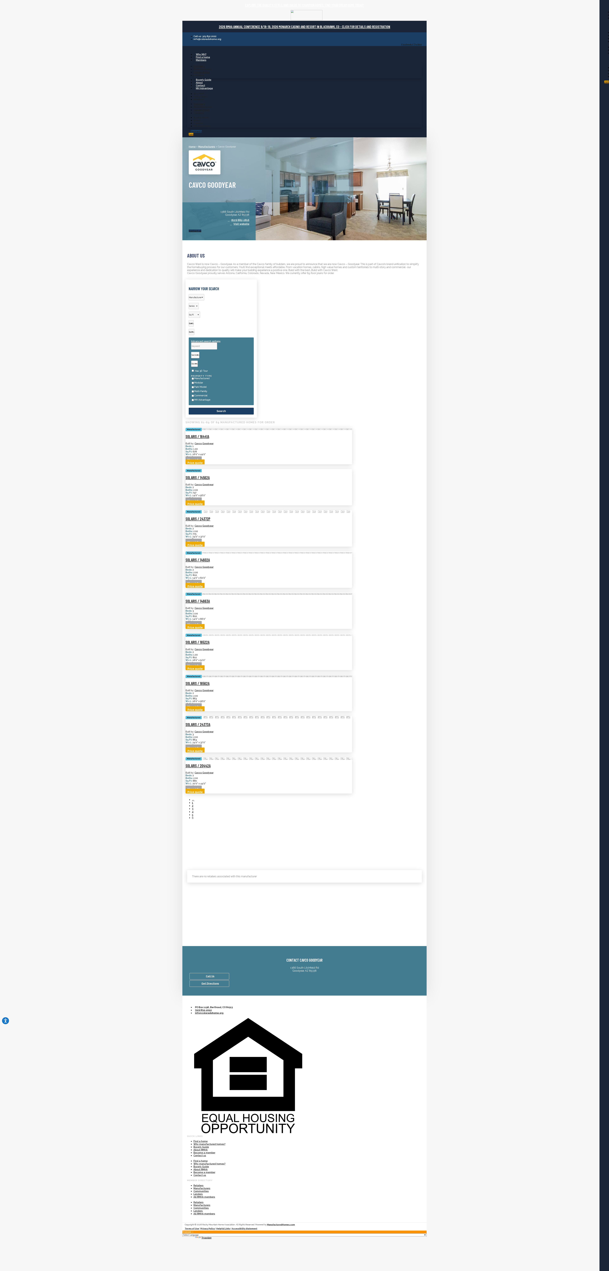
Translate (206, 1237)
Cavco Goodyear (204, 443)
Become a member (204, 1152)
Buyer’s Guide (203, 79)
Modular (198, 382)
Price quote (195, 462)
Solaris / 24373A (198, 724)
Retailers (199, 66)
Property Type (201, 376)
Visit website (241, 223)
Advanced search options (205, 341)
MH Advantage (204, 88)
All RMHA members (204, 1197)
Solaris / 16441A (197, 436)
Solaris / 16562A (198, 683)
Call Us (210, 976)
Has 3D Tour (201, 370)
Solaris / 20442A (198, 765)
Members (201, 60)
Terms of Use (192, 1228)
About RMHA (200, 1149)
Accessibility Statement (244, 1228)
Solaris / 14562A (198, 477)
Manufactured (202, 378)
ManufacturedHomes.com (281, 1224)
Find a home (203, 57)
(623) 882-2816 (240, 220)
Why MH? (201, 54)
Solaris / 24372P (198, 518)
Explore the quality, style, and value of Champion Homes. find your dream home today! (304, 5)
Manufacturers (202, 69)
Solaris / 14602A (198, 560)
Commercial (200, 395)
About (199, 82)
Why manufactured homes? (209, 1144)
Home (192, 146)
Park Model (200, 387)
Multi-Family (200, 391)
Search (221, 411)
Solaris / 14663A (198, 601)
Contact (200, 85)
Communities (201, 72)
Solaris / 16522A (198, 642)
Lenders (198, 75)
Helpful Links (223, 1228)
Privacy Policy (207, 1228)
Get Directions (210, 983)
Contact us (199, 1155)
